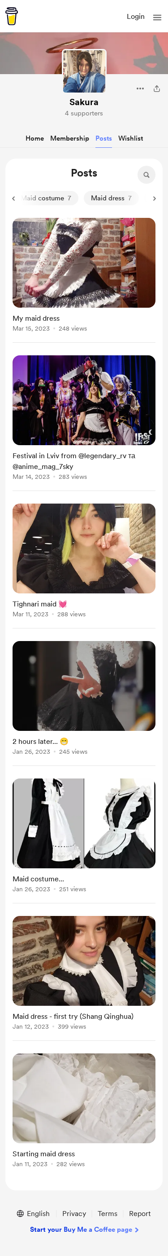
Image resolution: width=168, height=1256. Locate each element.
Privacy (74, 1213)
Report (140, 1213)
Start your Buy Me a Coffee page (81, 1229)
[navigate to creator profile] (84, 71)
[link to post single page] (84, 276)
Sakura (84, 102)
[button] (157, 17)
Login (136, 16)
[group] (84, 280)
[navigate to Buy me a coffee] (11, 16)
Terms (107, 1213)
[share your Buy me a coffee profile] (157, 88)
